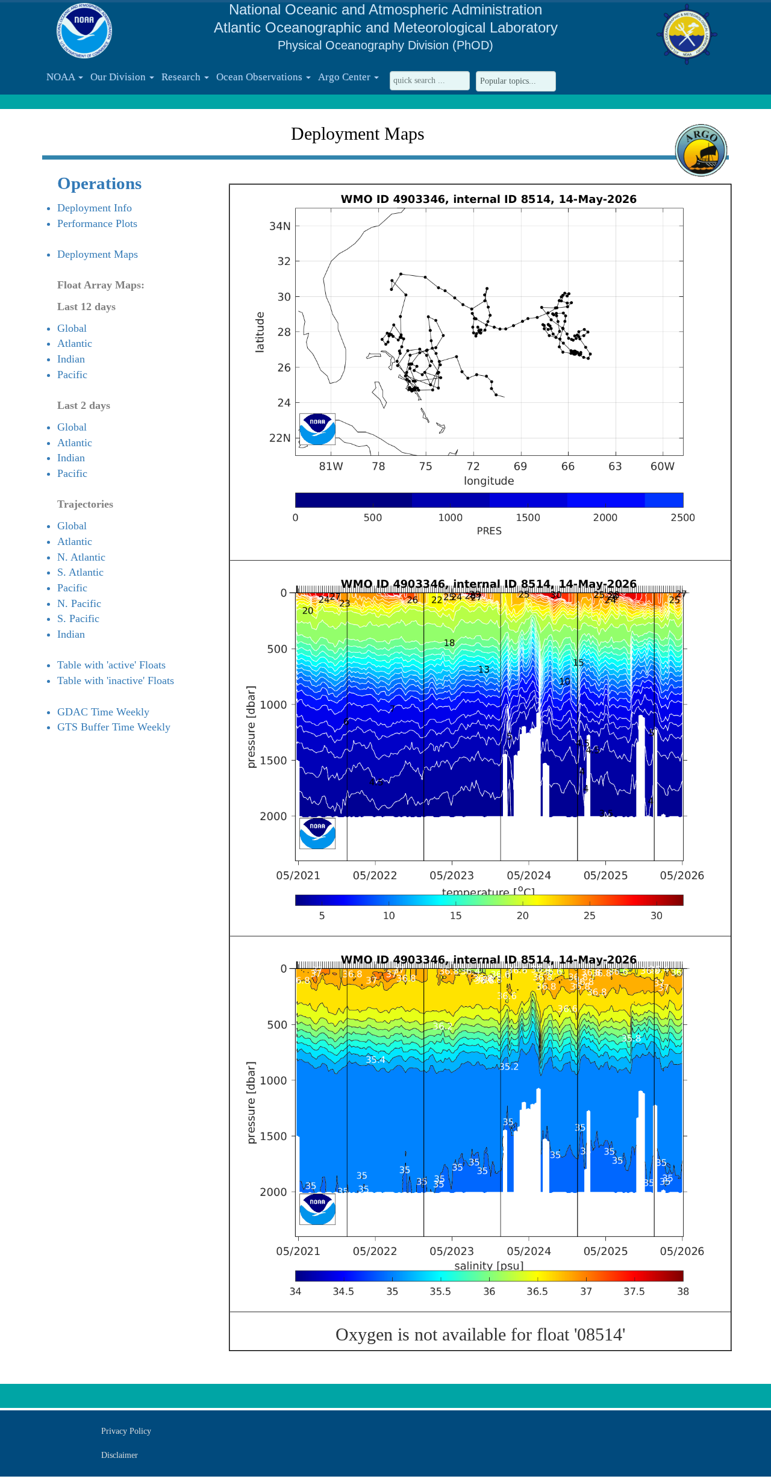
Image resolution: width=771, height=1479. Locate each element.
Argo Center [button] (345, 77)
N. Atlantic (81, 557)
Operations (99, 183)
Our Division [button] (119, 77)
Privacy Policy (126, 1431)
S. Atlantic (80, 572)
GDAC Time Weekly (103, 712)
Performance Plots (97, 223)
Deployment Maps (97, 254)
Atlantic (74, 343)
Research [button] (182, 77)
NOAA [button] (61, 77)
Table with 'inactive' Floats (115, 680)
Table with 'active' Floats (111, 665)
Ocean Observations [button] (260, 77)
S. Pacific (78, 618)
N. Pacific (79, 603)
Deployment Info (94, 208)
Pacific (72, 375)
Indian (71, 359)
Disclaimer (119, 1455)
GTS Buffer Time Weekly (113, 727)
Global (72, 328)
